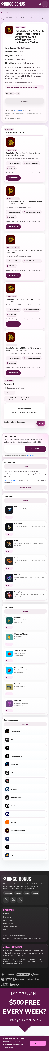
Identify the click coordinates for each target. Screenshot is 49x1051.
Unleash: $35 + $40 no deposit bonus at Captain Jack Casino (24, 251)
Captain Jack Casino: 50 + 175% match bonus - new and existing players (23, 154)
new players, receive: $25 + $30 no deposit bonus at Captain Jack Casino (24, 203)
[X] (13, 900)
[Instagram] (20, 900)
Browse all (25, 724)
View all (25, 466)
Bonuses (10, 13)
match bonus (9, 93)
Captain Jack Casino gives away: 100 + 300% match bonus (23, 300)
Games (27, 893)
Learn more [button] (8, 1047)
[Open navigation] (45, 4)
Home (3, 13)
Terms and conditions (25, 487)
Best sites (18, 893)
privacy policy (31, 455)
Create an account (10, 480)
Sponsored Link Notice (12, 118)
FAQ (4, 930)
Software (35, 893)
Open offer (13, 178)
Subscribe (35, 449)
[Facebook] (6, 900)
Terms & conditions (10, 927)
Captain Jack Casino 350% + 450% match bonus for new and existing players (24, 349)
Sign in (41, 423)
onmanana (18, 110)
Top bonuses (8, 893)
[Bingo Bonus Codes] (13, 4)
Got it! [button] (37, 1043)
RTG (18, 93)
